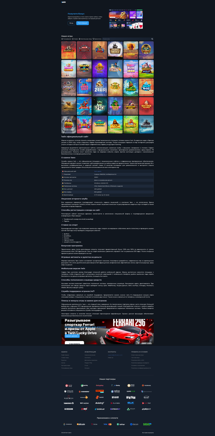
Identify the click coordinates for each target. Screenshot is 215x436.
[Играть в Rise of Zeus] (99, 87)
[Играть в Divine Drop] (99, 124)
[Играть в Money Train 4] (115, 68)
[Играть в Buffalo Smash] (130, 50)
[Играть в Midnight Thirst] (84, 50)
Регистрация (82, 23)
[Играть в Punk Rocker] (99, 50)
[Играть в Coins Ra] (99, 68)
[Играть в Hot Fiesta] (84, 124)
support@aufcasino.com (115, 355)
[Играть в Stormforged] (146, 124)
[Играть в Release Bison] (115, 124)
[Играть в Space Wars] (99, 105)
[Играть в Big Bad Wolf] (115, 50)
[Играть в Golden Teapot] (146, 105)
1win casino (97, 171)
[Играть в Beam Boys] (146, 87)
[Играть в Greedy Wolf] (146, 68)
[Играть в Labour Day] (84, 105)
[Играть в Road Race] (68, 124)
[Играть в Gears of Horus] (84, 68)
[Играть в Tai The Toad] (115, 87)
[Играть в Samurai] (68, 50)
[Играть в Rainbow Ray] (130, 87)
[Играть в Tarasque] (68, 105)
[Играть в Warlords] (68, 87)
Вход (71, 23)
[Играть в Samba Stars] (115, 105)
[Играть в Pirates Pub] (130, 105)
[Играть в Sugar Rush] (130, 68)
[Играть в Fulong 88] (146, 50)
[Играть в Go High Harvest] (130, 124)
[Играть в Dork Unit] (84, 87)
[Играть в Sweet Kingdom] (68, 68)
